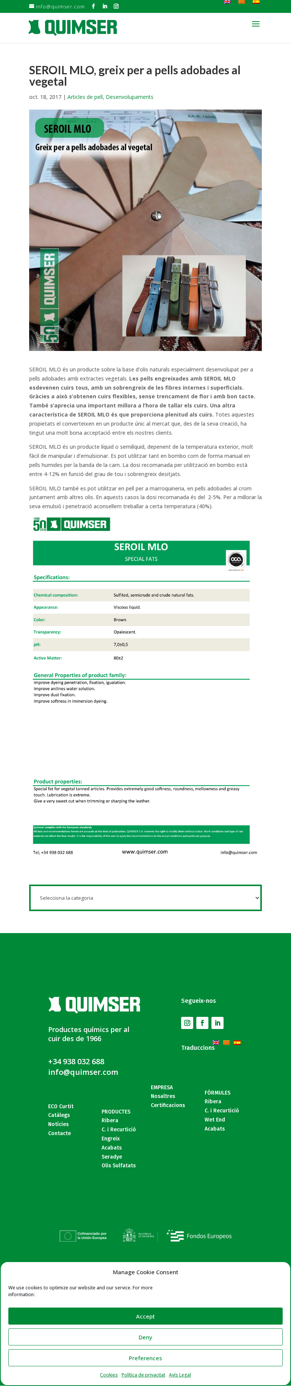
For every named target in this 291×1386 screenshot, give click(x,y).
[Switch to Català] (228, 1038)
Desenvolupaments (129, 96)
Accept (145, 1316)
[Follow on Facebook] (202, 1023)
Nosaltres (163, 1096)
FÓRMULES (217, 1093)
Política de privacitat (143, 1375)
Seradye (112, 1157)
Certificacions (168, 1105)
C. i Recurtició (119, 1129)
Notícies (58, 1124)
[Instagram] (116, 6)
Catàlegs (59, 1115)
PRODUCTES (116, 1112)
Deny (145, 1337)
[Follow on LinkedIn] (217, 1023)
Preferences (145, 1358)
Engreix (111, 1138)
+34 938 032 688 (76, 1061)
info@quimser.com (83, 1072)
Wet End (215, 1120)
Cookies (109, 1375)
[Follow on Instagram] (187, 1023)
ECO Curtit (61, 1106)
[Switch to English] (218, 1038)
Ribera (110, 1120)
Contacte (59, 1133)
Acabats (112, 1148)
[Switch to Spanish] (239, 1038)
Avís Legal (180, 1375)
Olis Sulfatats (119, 1165)
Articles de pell (85, 96)
